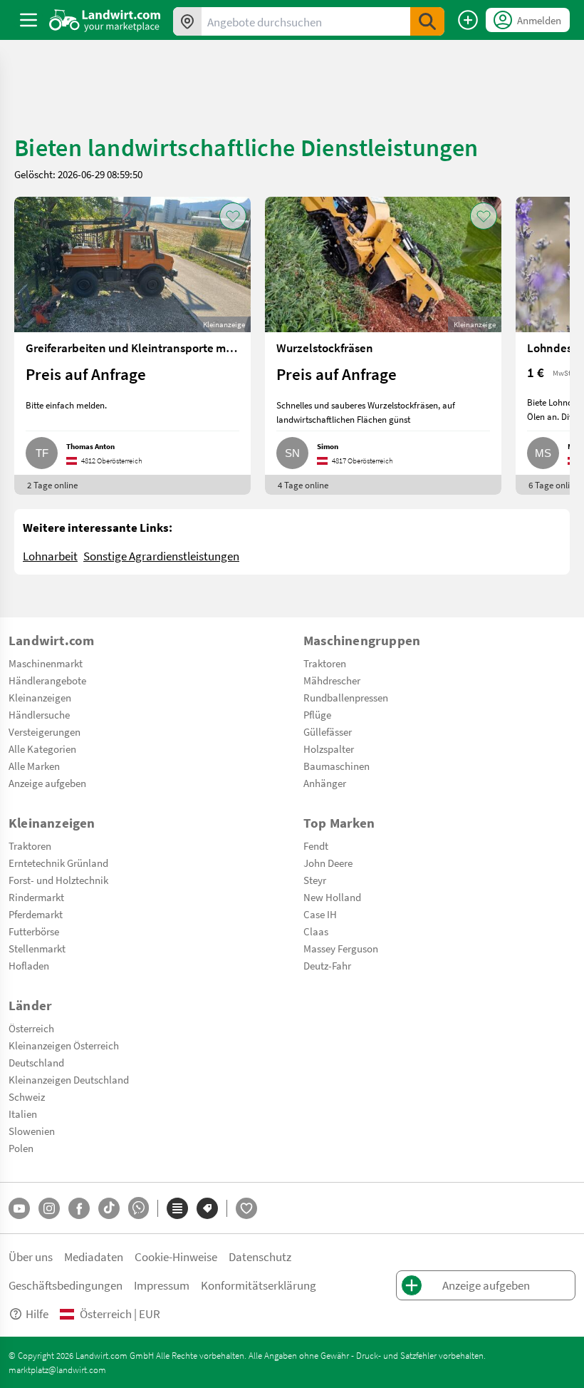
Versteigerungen (44, 731)
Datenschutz (260, 1256)
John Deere (328, 862)
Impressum (161, 1285)
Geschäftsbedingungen (65, 1285)
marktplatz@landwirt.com (57, 1369)
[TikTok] (109, 1208)
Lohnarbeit (50, 556)
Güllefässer (327, 731)
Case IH (320, 914)
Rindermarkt (36, 897)
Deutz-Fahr (327, 965)
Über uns (31, 1256)
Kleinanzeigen (40, 697)
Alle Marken (34, 766)
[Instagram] (49, 1208)
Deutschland (36, 1062)
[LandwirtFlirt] (246, 1208)
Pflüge (317, 714)
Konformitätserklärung (258, 1285)
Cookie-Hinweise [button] (176, 1256)
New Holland (332, 897)
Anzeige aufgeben (47, 783)
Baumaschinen (336, 766)
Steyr (314, 880)
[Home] (105, 20)
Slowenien (32, 1131)
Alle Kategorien (42, 748)
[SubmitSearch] (427, 21)
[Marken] (207, 1208)
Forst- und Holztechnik (58, 880)
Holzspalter (328, 748)
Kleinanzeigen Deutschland (69, 1079)
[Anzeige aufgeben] (468, 20)
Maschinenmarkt (46, 663)
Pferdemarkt (36, 914)
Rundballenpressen (345, 697)
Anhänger (324, 783)
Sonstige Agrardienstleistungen (161, 556)
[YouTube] (19, 1208)
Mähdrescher (331, 680)
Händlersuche (39, 714)
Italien (23, 1113)
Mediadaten (93, 1256)
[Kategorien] (177, 1208)
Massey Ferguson (340, 948)
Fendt (315, 845)
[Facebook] (79, 1208)
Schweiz (27, 1096)
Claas (315, 931)
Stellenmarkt (37, 948)
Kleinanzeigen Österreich (64, 1045)
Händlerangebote (47, 680)
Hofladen (29, 965)
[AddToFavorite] (232, 216)
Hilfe (37, 1313)
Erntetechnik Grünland (58, 862)
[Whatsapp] (138, 1208)
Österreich (31, 1028)
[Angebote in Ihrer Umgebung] (187, 21)
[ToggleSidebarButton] (28, 20)
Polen (21, 1148)
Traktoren (324, 663)
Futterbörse (34, 931)
